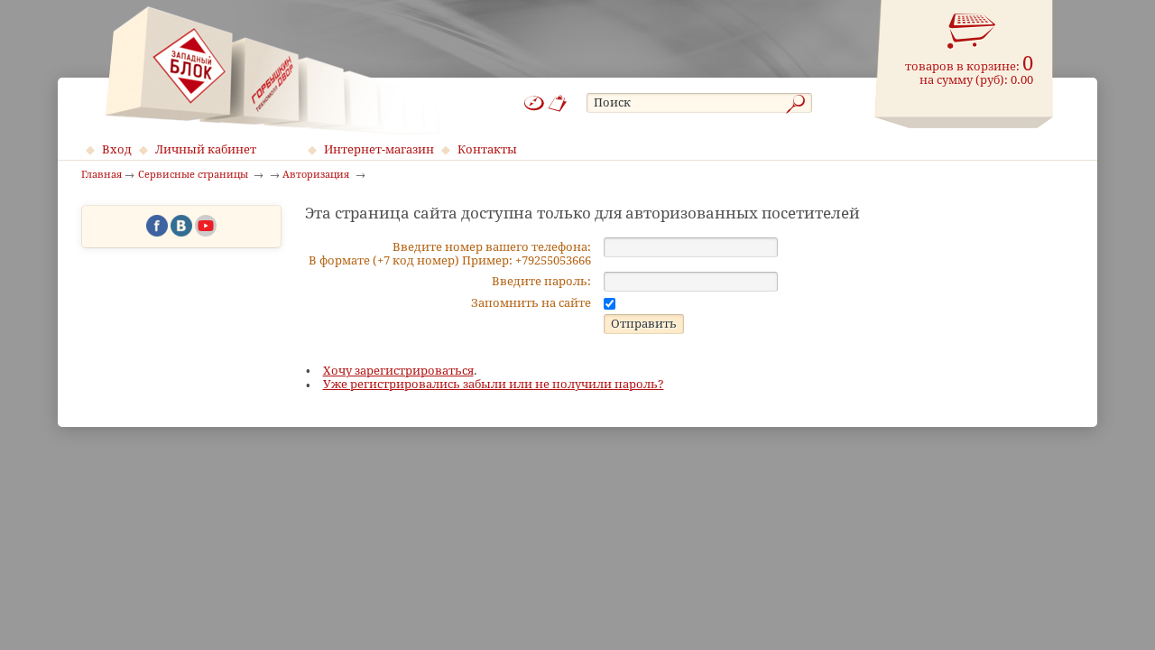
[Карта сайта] (534, 103)
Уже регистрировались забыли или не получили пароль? (493, 384)
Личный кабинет (205, 149)
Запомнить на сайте (531, 303)
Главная (101, 175)
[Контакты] (558, 103)
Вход (117, 149)
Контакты (487, 149)
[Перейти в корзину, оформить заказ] (971, 32)
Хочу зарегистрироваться (398, 370)
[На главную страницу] (272, 70)
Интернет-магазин (379, 149)
